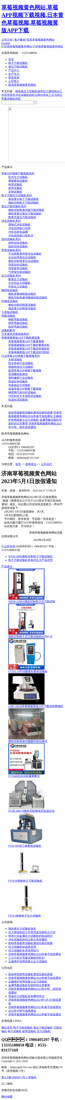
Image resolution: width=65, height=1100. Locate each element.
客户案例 (19, 39)
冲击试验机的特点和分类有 (32, 94)
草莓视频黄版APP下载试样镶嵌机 (29, 348)
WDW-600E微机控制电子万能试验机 (30, 556)
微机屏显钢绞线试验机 (22, 293)
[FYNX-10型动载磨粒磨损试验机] (26, 668)
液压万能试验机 (43, 1027)
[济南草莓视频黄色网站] (32, 46)
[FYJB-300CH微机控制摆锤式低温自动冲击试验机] (26, 808)
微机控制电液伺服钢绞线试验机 (27, 297)
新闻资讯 (30, 464)
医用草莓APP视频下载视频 (24, 370)
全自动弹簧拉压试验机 (22, 257)
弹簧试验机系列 (11, 250)
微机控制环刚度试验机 (22, 304)
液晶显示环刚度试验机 (22, 308)
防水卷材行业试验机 (20, 363)
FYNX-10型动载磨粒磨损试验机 (27, 671)
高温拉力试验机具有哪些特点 (26, 996)
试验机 (32, 1077)
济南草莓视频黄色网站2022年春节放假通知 (34, 1014)
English (5, 43)
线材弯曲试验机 (18, 326)
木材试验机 (15, 359)
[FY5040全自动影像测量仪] (26, 773)
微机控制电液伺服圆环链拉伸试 (27, 741)
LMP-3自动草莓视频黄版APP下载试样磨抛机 (35, 706)
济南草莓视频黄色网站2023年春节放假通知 (34, 1007)
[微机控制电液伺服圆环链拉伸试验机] (26, 738)
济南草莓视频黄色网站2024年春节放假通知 (34, 954)
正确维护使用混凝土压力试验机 (27, 961)
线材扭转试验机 (18, 246)
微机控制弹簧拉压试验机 (23, 261)
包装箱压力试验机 (19, 385)
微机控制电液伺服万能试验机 (26, 209)
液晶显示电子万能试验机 (23, 199)
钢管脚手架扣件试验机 (22, 392)
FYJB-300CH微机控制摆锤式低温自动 (31, 810)
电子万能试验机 (23, 1027)
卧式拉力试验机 (18, 177)
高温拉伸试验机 (18, 381)
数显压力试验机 (18, 279)
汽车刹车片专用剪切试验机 (25, 396)
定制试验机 (15, 191)
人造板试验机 (9, 312)
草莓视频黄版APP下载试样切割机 (29, 352)
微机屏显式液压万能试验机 (25, 213)
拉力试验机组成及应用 (22, 946)
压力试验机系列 (11, 275)
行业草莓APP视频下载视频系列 (20, 355)
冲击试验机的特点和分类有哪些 (27, 939)
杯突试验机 (15, 184)
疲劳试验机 (15, 188)
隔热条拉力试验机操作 (29, 91)
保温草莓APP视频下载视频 (24, 388)
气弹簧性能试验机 (19, 272)
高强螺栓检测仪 (18, 374)
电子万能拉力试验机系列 (16, 195)
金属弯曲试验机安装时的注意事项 (29, 985)
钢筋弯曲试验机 (18, 319)
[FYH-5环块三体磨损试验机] (26, 843)
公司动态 (46, 464)
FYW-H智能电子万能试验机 (25, 880)
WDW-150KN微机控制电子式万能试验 (31, 601)
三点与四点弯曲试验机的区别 (26, 957)
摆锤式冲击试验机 (19, 224)
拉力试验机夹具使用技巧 (23, 950)
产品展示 (6, 566)
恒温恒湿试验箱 (18, 399)
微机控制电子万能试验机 (23, 202)
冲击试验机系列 (11, 220)
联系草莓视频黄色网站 (40, 39)
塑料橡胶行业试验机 (20, 377)
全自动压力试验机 (19, 282)
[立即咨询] (8, 546)
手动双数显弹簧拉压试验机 (25, 253)
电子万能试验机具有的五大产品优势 (30, 560)
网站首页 (6, 1027)
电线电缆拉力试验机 (20, 366)
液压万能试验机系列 (13, 206)
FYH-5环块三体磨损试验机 (24, 845)
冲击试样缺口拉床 (19, 228)
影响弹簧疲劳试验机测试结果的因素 (30, 412)
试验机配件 (8, 330)
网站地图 (6, 1096)
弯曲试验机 (8, 315)
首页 (11, 59)
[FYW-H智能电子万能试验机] (26, 878)
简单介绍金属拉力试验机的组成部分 (30, 935)
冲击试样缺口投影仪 (20, 235)
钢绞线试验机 (9, 290)
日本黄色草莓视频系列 (15, 334)
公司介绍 (6, 39)
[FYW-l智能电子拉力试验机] (26, 913)
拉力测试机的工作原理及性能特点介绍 (31, 932)
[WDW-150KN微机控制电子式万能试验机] (26, 598)
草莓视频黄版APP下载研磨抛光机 (29, 345)
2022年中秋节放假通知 (22, 1010)
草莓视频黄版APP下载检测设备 (20, 337)
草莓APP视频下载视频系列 (17, 173)
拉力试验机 (44, 1031)
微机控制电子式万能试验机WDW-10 (30, 636)
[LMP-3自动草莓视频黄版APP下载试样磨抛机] (26, 703)
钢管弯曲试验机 (18, 323)
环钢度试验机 (9, 301)
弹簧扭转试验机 (18, 264)
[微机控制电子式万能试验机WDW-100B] (26, 633)
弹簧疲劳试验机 (18, 268)
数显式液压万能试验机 (22, 217)
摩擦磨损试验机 (18, 180)
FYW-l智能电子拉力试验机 (24, 915)
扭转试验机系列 (11, 239)
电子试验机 (14, 1031)
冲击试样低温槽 (18, 231)
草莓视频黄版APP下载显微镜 (26, 341)
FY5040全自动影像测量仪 (24, 776)
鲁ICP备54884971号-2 (14, 1077)
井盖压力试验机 (18, 286)
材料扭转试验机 (18, 242)
